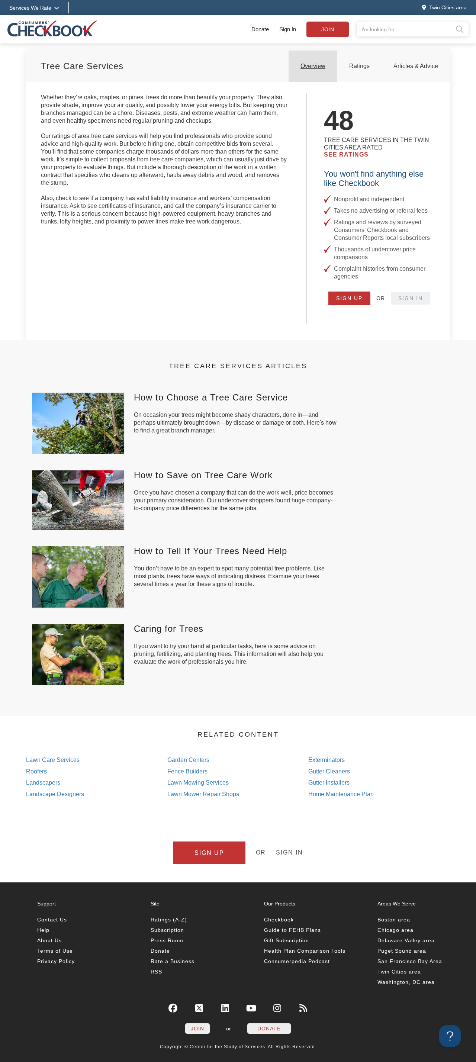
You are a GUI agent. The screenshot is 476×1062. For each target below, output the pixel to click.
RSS (156, 972)
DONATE (269, 1029)
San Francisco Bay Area (409, 961)
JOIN (197, 1029)
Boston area (393, 920)
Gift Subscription (286, 940)
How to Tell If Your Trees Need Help (210, 551)
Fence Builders (187, 771)
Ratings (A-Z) (169, 920)
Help (43, 930)
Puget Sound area (401, 951)
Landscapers (43, 782)
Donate (260, 29)
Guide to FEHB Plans (292, 930)
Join (327, 29)
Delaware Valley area (406, 940)
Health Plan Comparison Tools (304, 951)
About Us (49, 940)
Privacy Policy (56, 961)
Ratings (359, 66)
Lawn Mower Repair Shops (203, 794)
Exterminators (326, 760)
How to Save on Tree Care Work (203, 475)
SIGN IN (410, 298)
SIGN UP (349, 298)
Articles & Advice (415, 66)
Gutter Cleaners (329, 771)
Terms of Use (55, 951)
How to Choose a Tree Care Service (211, 397)
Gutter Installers (329, 782)
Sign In (287, 29)
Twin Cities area (399, 972)
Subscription (167, 930)
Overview (312, 66)
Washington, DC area (406, 982)
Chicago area (395, 930)
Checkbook (279, 920)
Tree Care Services (82, 66)
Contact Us (52, 920)
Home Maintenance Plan (341, 794)
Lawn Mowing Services (198, 782)
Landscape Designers (55, 794)
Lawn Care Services (53, 760)
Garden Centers (188, 760)
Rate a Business (172, 961)
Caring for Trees (168, 629)
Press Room (167, 940)
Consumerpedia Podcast (297, 961)
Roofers (36, 771)
